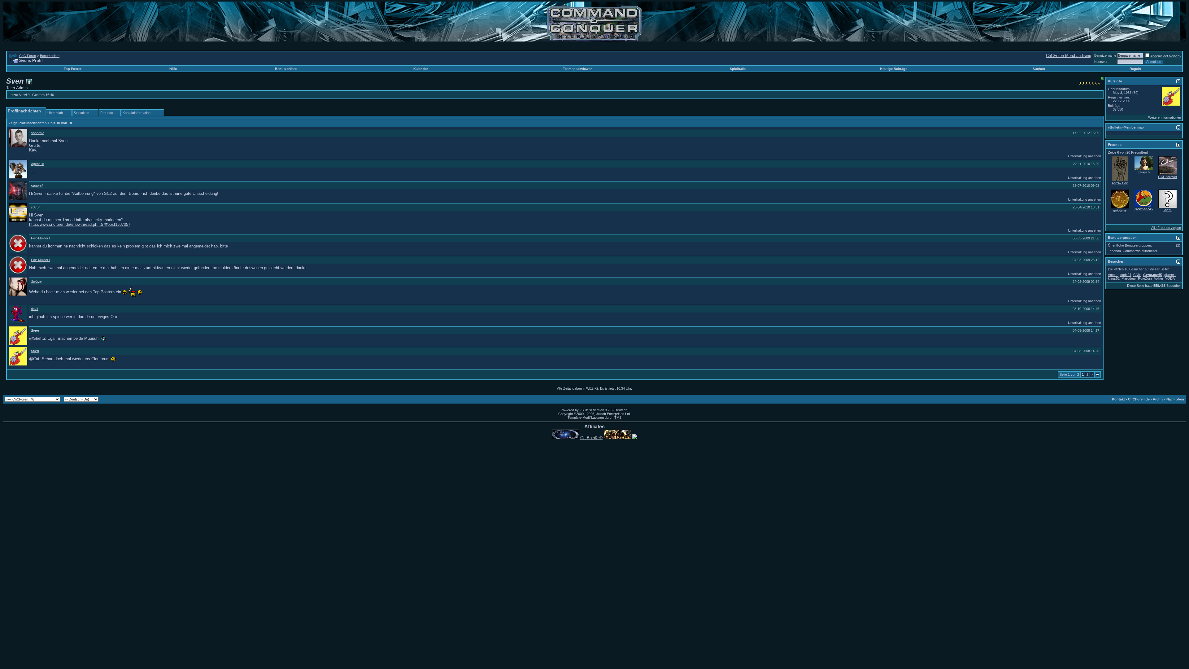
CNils (1137, 275)
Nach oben (1175, 399)
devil (34, 309)
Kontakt (1118, 399)
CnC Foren (27, 56)
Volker (1158, 278)
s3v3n (35, 207)
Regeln (1135, 69)
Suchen (1039, 69)
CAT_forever (1167, 177)
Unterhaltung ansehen (1084, 156)
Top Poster (72, 69)
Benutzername (1105, 55)
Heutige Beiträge (893, 69)
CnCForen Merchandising (1068, 55)
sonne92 (37, 133)
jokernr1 (1170, 275)
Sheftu (1167, 210)
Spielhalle (738, 69)
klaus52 (1114, 278)
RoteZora (1145, 278)
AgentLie (37, 164)
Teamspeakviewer (577, 69)
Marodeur (1128, 278)
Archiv (1158, 399)
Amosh (1113, 275)
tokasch (1144, 172)
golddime (1119, 210)
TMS (617, 417)
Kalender (420, 69)
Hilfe (173, 69)
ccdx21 (1125, 275)
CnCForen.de (1139, 399)
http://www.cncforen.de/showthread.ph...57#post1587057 (79, 224)
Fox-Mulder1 (40, 238)
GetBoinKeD (591, 437)
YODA (1170, 278)
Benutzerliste (49, 56)
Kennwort (1101, 61)
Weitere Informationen (1164, 117)
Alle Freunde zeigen (1166, 228)
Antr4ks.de (1120, 183)
